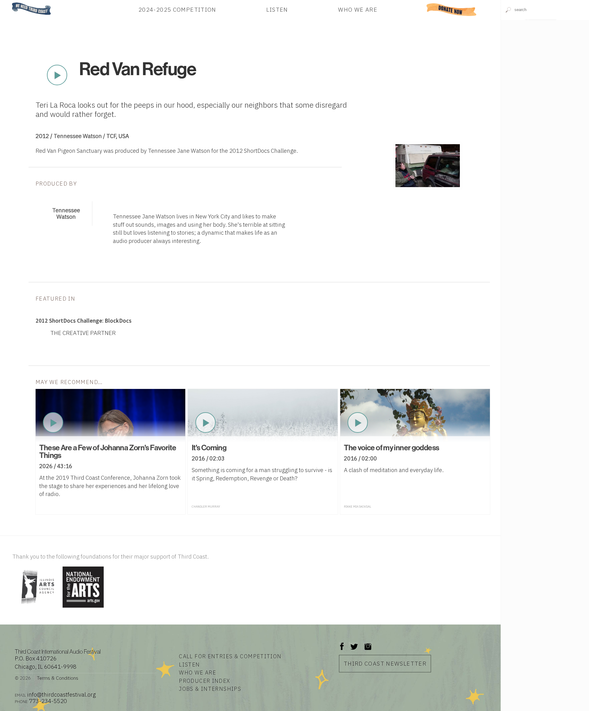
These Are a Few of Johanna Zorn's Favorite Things (107, 451)
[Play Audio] (545, 64)
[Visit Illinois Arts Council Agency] (36, 608)
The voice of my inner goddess (391, 447)
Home (10, 3)
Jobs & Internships (210, 688)
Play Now (57, 75)
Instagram (367, 643)
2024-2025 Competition (177, 9)
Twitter (353, 643)
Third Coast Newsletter (385, 663)
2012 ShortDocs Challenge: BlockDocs (84, 320)
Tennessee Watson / (80, 136)
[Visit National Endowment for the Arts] (83, 608)
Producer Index (204, 680)
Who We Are (357, 9)
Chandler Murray (206, 507)
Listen (277, 9)
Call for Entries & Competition (230, 656)
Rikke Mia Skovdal (357, 507)
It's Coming (209, 447)
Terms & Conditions (57, 678)
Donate (451, 9)
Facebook (342, 643)
